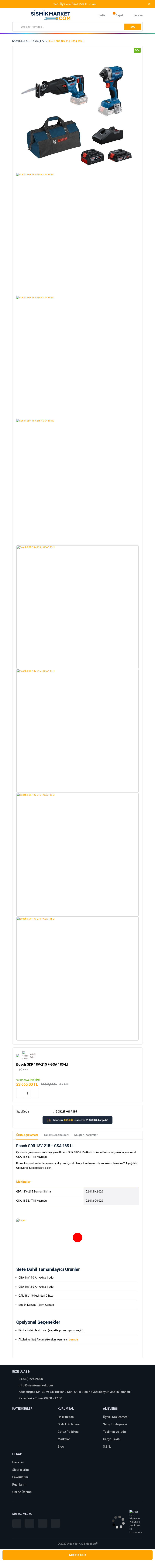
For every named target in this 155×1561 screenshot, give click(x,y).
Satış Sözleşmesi (115, 1424)
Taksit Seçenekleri (56, 1135)
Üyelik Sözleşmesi (115, 1417)
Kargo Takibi (111, 1439)
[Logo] (50, 15)
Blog (61, 1446)
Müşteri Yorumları (86, 1135)
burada (73, 1339)
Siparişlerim (20, 1470)
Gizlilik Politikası (69, 1424)
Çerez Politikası (68, 1432)
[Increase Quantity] (35, 1093)
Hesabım (18, 1462)
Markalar (64, 1439)
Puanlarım (19, 1484)
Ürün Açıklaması (27, 1135)
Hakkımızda (66, 1417)
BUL (132, 26)
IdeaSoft (91, 1543)
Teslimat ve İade (114, 1432)
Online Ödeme (22, 1492)
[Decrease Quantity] (20, 1093)
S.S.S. (107, 1446)
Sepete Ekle (77, 1555)
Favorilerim (20, 1477)
